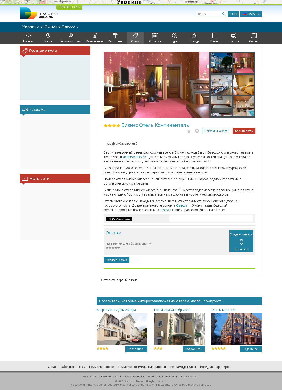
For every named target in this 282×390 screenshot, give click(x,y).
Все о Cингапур (108, 376)
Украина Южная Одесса (49, 26)
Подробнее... (136, 349)
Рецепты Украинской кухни (162, 376)
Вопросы (234, 41)
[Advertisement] (55, 141)
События (155, 41)
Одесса (163, 210)
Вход (233, 14)
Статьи (253, 41)
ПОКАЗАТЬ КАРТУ (69, 7)
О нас (52, 367)
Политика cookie (101, 367)
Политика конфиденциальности (142, 367)
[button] (111, 85)
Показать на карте (217, 131)
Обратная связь (73, 367)
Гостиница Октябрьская (172, 310)
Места (48, 41)
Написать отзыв (116, 260)
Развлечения (94, 41)
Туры (174, 41)
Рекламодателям (183, 367)
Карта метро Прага (189, 376)
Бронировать (244, 131)
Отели (135, 41)
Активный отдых (71, 41)
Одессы (181, 205)
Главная (28, 41)
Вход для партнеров (215, 367)
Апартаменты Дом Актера (116, 310)
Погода (194, 41)
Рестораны (115, 41)
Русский (252, 14)
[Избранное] (190, 130)
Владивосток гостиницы (132, 376)
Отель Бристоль (224, 310)
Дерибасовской (134, 157)
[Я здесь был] (198, 130)
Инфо (214, 41)
